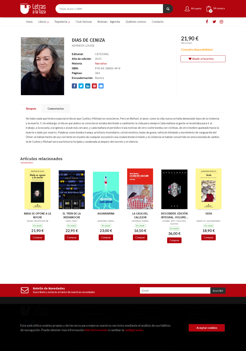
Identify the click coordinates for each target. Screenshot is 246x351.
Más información (96, 330)
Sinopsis (31, 108)
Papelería (61, 21)
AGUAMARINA (105, 213)
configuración (134, 330)
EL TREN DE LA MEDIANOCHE (72, 215)
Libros (42, 21)
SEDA (208, 213)
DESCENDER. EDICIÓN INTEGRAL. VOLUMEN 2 (174, 215)
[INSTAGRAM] (221, 22)
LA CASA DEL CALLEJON (140, 215)
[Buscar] (168, 8)
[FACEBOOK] (207, 22)
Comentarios (56, 108)
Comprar (37, 237)
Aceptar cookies (206, 327)
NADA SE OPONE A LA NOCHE (37, 215)
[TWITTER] (214, 22)
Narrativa (101, 63)
